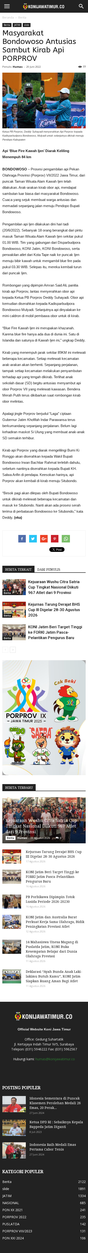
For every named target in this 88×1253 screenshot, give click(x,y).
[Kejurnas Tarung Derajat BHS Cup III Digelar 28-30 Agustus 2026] (14, 610)
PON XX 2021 (12, 1210)
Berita (22, 18)
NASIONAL (10, 1203)
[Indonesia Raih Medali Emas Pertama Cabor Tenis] (14, 1150)
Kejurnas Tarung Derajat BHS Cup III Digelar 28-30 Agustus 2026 (54, 609)
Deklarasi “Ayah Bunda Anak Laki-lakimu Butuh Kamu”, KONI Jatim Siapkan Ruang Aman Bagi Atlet (54, 976)
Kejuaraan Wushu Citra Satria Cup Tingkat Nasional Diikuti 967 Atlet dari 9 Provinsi (54, 587)
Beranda (8, 18)
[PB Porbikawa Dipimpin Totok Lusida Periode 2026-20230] (11, 902)
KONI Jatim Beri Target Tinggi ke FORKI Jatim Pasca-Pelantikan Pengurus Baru (55, 632)
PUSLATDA (10, 1224)
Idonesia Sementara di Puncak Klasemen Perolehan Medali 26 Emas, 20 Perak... (55, 1103)
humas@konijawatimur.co (55, 1059)
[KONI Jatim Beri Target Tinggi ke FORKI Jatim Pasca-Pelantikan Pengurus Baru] (14, 632)
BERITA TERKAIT (18, 569)
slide (26, 25)
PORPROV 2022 (14, 1217)
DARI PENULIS (48, 569)
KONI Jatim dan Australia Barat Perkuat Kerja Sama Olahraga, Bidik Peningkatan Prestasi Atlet (55, 921)
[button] (81, 6)
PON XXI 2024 (13, 1238)
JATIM (17, 25)
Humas (18, 66)
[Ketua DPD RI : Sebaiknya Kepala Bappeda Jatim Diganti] (14, 1128)
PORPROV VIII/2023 (17, 1231)
